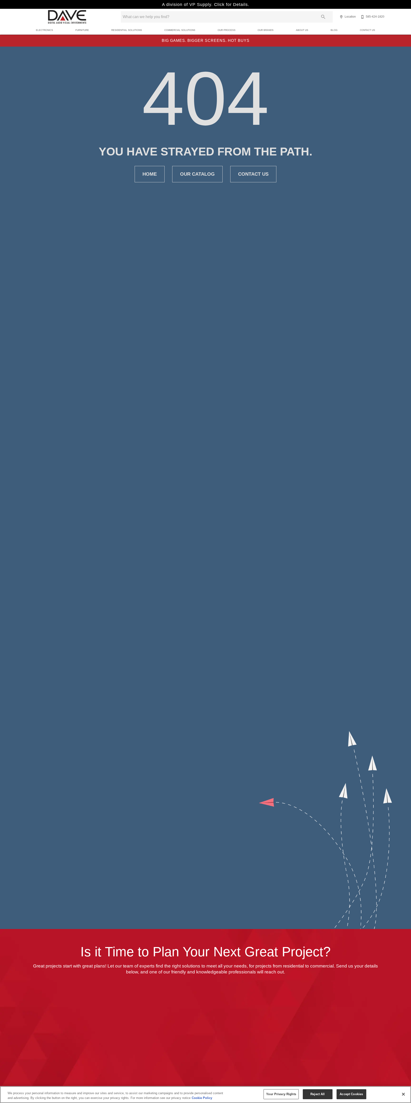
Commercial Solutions (179, 30)
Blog (334, 30)
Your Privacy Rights (281, 1094)
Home (149, 174)
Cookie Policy (202, 1098)
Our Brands (266, 30)
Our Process (226, 30)
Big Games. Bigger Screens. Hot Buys (206, 41)
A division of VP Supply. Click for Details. (205, 4)
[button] (341, 17)
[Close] (403, 1094)
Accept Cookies (351, 1094)
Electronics (44, 30)
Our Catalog (197, 174)
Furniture (82, 30)
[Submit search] (323, 17)
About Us (302, 30)
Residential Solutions (126, 30)
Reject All (317, 1094)
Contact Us (367, 30)
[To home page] (67, 17)
